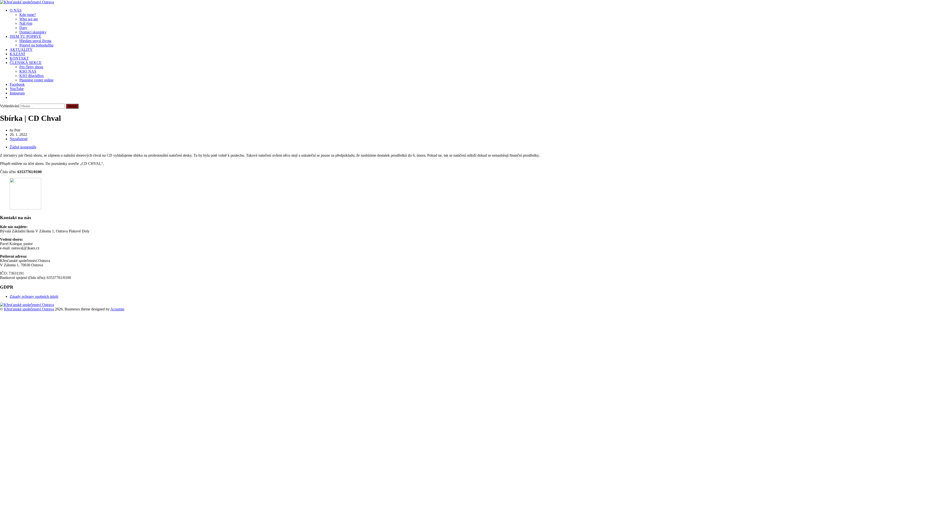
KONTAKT (19, 58)
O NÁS (16, 10)
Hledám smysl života (35, 41)
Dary (23, 28)
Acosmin (117, 309)
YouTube (17, 89)
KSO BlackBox (31, 76)
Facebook (17, 84)
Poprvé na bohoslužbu (36, 45)
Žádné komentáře (23, 147)
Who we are (28, 19)
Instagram (17, 93)
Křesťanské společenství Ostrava (29, 309)
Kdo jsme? (27, 15)
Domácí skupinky (32, 32)
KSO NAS (27, 71)
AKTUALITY (21, 49)
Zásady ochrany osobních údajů (34, 296)
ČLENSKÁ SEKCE (26, 63)
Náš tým (25, 23)
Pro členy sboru (31, 67)
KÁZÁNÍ (17, 54)
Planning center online (36, 80)
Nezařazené (19, 139)
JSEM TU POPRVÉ (25, 36)
